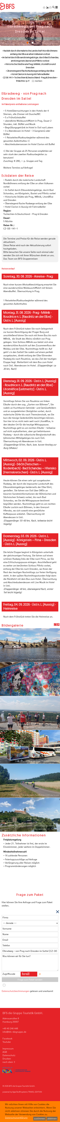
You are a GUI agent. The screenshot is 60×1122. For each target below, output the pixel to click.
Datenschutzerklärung (16, 1118)
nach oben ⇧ (9, 1062)
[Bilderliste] (58, 624)
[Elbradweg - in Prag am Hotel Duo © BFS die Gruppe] (30, 747)
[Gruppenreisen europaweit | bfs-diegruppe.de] (12, 6)
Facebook (7, 1039)
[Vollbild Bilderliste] (55, 624)
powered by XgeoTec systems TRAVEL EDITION (22, 1092)
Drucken (7, 1059)
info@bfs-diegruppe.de (14, 1032)
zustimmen (39, 1119)
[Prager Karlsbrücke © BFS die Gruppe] (30, 645)
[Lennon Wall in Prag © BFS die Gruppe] (30, 679)
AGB (5, 1052)
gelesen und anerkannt (27, 991)
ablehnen (52, 1119)
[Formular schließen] (57, 911)
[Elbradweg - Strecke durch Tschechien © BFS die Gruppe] (30, 781)
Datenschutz (9, 1055)
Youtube (7, 1042)
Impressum (8, 1049)
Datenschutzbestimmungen (15, 991)
